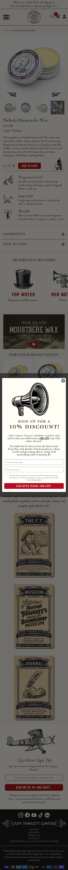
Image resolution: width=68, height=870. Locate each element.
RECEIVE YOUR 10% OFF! (34, 486)
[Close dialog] (63, 381)
